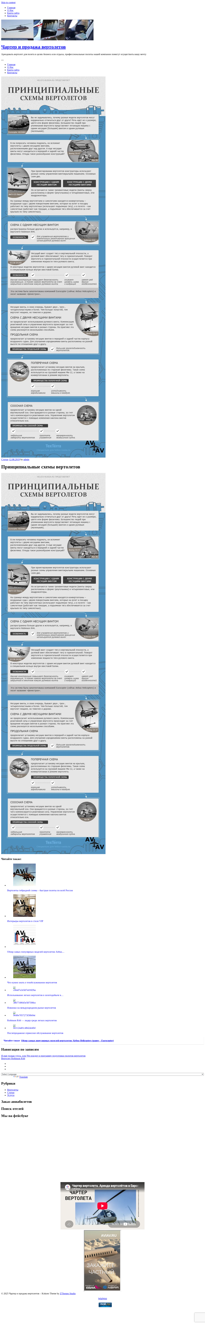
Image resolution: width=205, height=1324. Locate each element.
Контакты (12, 15)
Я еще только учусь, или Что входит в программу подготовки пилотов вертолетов (43, 1056)
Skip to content (8, 2)
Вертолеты (12, 1090)
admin (26, 459)
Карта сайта (13, 13)
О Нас (10, 10)
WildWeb (102, 1298)
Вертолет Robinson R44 (13, 1058)
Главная (11, 7)
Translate (23, 1077)
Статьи (4, 459)
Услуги (10, 1095)
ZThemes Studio (68, 1293)
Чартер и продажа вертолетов (33, 47)
